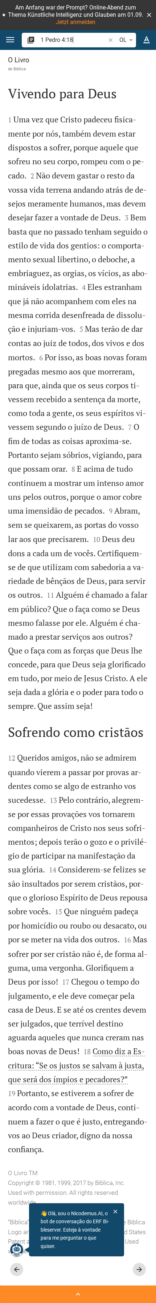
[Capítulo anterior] (16, 1269)
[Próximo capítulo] (139, 1269)
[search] (73, 39)
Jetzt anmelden (75, 22)
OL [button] (123, 39)
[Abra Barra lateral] (78, 1294)
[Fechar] (115, 1211)
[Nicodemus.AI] (16, 1249)
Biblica (19, 68)
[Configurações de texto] (146, 40)
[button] (149, 15)
